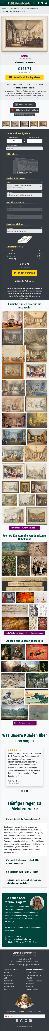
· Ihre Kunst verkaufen (33, 975)
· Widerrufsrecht (9, 984)
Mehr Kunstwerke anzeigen (24, 723)
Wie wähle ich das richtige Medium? (22, 871)
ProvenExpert (16, 781)
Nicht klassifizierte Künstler (29, 9)
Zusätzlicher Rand (11, 145)
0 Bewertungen (29, 115)
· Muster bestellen (32, 989)
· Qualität (29, 978)
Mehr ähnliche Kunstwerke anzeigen (24, 528)
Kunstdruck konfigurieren (26, 77)
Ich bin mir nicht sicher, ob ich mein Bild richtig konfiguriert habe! (23, 882)
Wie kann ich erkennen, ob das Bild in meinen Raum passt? (22, 862)
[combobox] (24, 148)
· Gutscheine (30, 987)
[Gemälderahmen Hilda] (38, 124)
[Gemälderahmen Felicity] (28, 124)
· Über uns (7, 989)
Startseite (5, 9)
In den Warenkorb (25, 272)
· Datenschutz (8, 981)
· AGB (5, 978)
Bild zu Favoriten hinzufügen (26, 110)
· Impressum (8, 975)
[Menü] (2, 3)
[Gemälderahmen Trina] (19, 124)
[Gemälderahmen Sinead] (10, 124)
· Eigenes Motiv (31, 972)
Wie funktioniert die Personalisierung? (23, 819)
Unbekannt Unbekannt (12, 11)
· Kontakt (6, 972)
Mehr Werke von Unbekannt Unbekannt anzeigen (24, 633)
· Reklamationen (9, 987)
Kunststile (14, 9)
